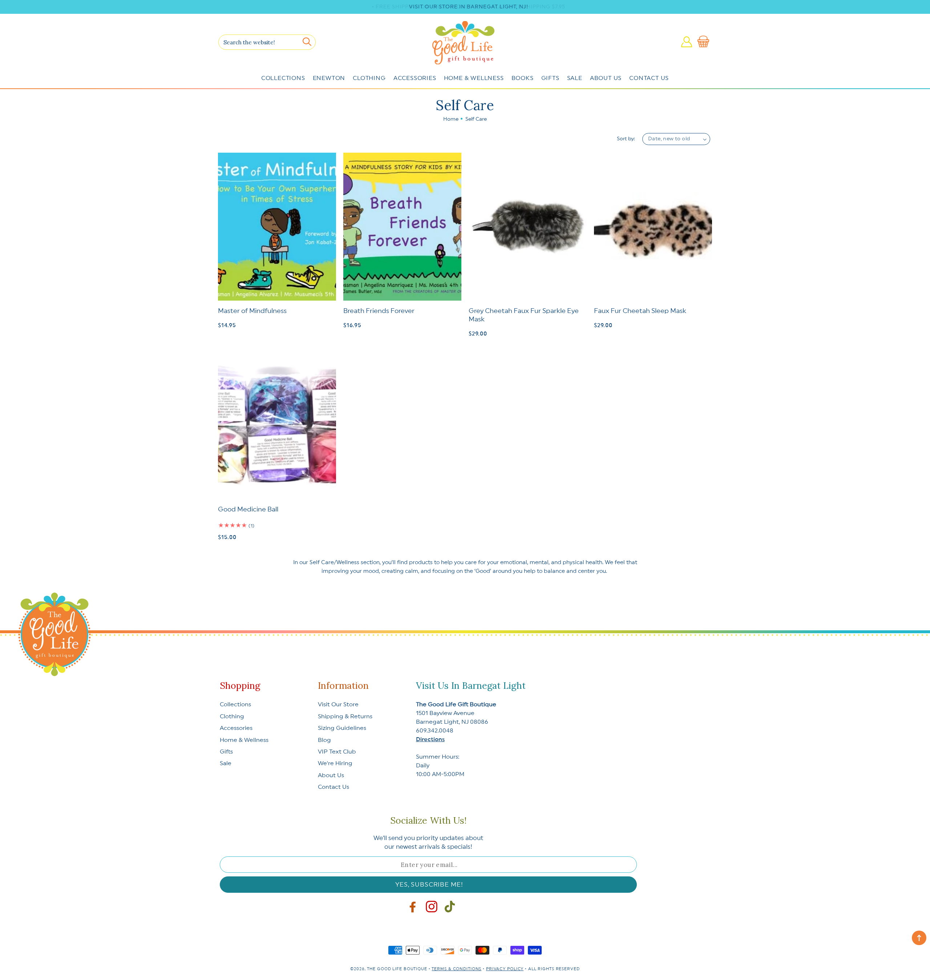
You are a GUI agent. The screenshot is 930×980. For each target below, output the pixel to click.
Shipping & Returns (345, 716)
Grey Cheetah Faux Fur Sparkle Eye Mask (524, 315)
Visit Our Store (338, 704)
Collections (283, 78)
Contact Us (649, 78)
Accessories (414, 78)
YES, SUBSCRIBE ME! (429, 884)
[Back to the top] (919, 938)
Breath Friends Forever (379, 311)
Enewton (329, 78)
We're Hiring (335, 763)
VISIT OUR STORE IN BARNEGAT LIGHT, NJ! (468, 6)
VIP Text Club (337, 752)
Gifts (550, 78)
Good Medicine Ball (248, 509)
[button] (705, 42)
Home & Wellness (474, 78)
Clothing (369, 78)
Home (450, 119)
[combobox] (267, 42)
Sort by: (626, 138)
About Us (606, 78)
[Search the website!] (306, 42)
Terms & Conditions (456, 969)
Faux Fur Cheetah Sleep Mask (640, 311)
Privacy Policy (504, 969)
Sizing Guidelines (342, 728)
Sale (574, 78)
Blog (324, 740)
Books (523, 78)
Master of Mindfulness (252, 311)
